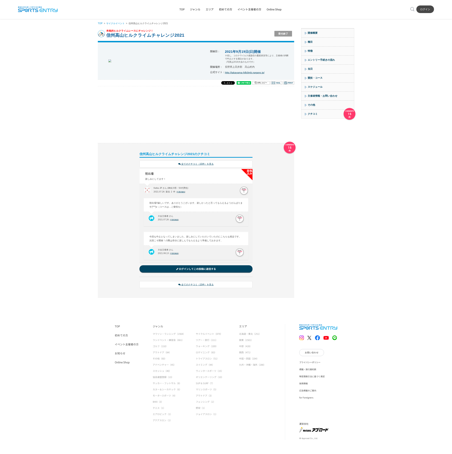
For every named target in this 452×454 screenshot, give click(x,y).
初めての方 (225, 9)
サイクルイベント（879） (209, 333)
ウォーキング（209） (207, 346)
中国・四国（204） (249, 358)
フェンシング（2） (205, 401)
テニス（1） (159, 408)
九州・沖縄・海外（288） (252, 364)
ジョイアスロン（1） (207, 414)
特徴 (310, 50)
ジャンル (195, 9)
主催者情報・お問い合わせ (322, 95)
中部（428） (245, 346)
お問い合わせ (312, 352)
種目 (310, 41)
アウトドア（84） (162, 352)
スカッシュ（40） (162, 371)
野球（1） (201, 408)
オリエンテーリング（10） (210, 377)
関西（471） (245, 352)
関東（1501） (246, 340)
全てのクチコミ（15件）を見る (197, 164)
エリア (210, 9)
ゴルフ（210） (160, 346)
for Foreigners (306, 397)
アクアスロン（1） (162, 420)
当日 (310, 68)
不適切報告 (181, 192)
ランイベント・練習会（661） (168, 340)
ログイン (425, 9)
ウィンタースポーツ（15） (209, 371)
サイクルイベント (115, 23)
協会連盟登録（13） (163, 377)
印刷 (288, 83)
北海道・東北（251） (250, 333)
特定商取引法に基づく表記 (312, 376)
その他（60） (160, 358)
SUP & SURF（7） (205, 383)
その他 (311, 104)
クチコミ (313, 113)
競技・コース (315, 77)
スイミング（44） (205, 364)
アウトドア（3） (204, 395)
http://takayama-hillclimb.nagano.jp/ (244, 72)
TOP (182, 9)
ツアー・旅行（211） (207, 340)
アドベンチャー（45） (164, 364)
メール (276, 83)
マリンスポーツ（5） (207, 389)
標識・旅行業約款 (307, 369)
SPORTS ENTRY (38, 9)
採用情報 (303, 383)
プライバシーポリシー (309, 362)
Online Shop (274, 9)
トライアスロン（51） (207, 358)
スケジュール (315, 86)
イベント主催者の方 (249, 9)
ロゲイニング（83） (206, 352)
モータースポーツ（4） (165, 395)
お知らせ (120, 353)
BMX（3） (158, 401)
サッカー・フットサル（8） (167, 383)
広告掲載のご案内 (307, 390)
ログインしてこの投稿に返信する (197, 269)
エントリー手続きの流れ (321, 59)
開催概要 (313, 32)
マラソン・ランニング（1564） (169, 333)
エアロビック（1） (162, 414)
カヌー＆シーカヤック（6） (167, 389)
